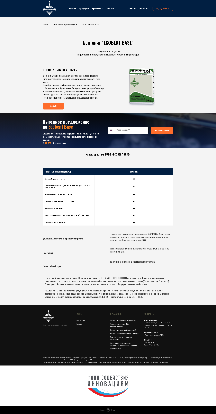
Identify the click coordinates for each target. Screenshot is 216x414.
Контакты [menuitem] (111, 8)
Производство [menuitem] (97, 8)
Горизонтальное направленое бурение (65, 25)
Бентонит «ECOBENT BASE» (90, 25)
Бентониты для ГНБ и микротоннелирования (123, 320)
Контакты (79, 324)
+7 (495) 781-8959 (149, 342)
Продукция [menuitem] (83, 8)
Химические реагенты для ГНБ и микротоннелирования (119, 325)
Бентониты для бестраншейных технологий (123, 330)
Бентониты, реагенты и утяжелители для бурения (124, 333)
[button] (53, 104)
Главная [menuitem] (72, 8)
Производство (80, 320)
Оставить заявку (162, 130)
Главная (45, 25)
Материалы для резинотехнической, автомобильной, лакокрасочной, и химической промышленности (123, 345)
